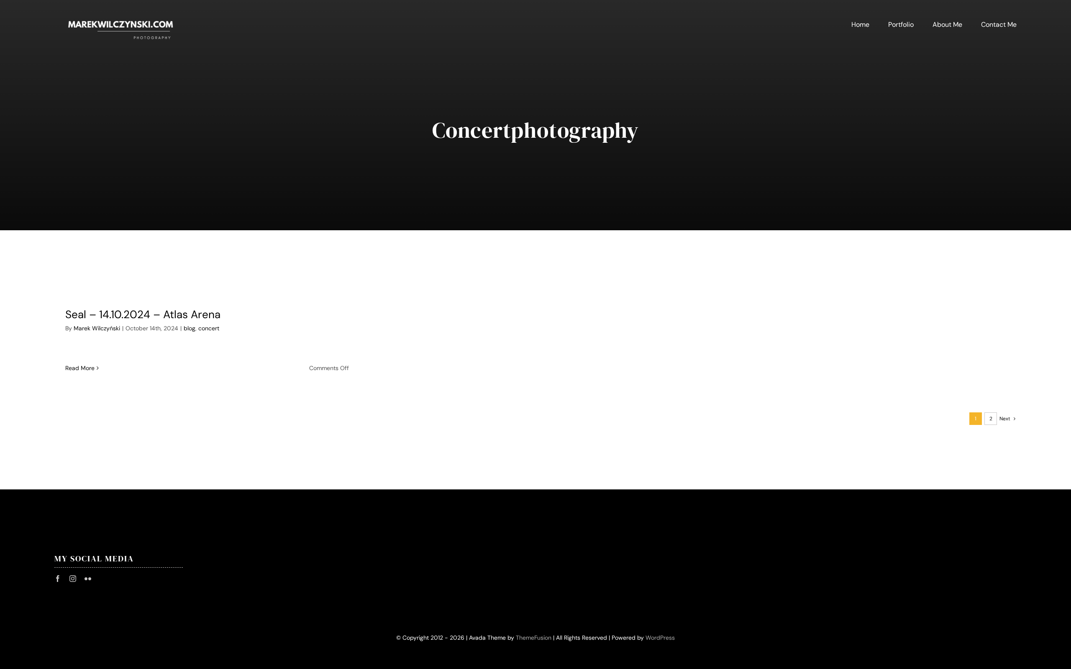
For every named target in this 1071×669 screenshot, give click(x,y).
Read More (80, 368)
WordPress (660, 637)
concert (208, 328)
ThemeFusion (533, 637)
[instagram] (72, 578)
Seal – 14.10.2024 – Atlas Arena (142, 314)
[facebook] (57, 578)
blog (189, 328)
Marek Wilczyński (97, 328)
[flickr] (88, 578)
